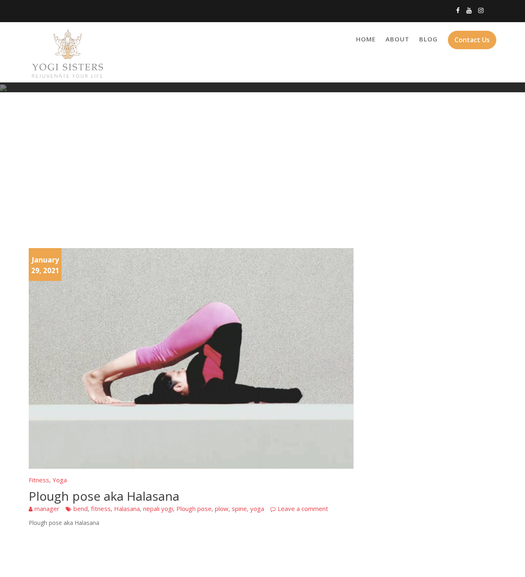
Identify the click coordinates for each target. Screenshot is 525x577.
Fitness (39, 480)
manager (46, 508)
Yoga (59, 480)
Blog (428, 39)
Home (366, 39)
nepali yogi (158, 508)
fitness (101, 508)
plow (221, 508)
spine (239, 508)
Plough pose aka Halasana (104, 496)
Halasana (127, 508)
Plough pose (194, 508)
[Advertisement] (262, 170)
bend (80, 508)
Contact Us (472, 39)
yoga (257, 508)
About (397, 39)
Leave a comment (303, 508)
